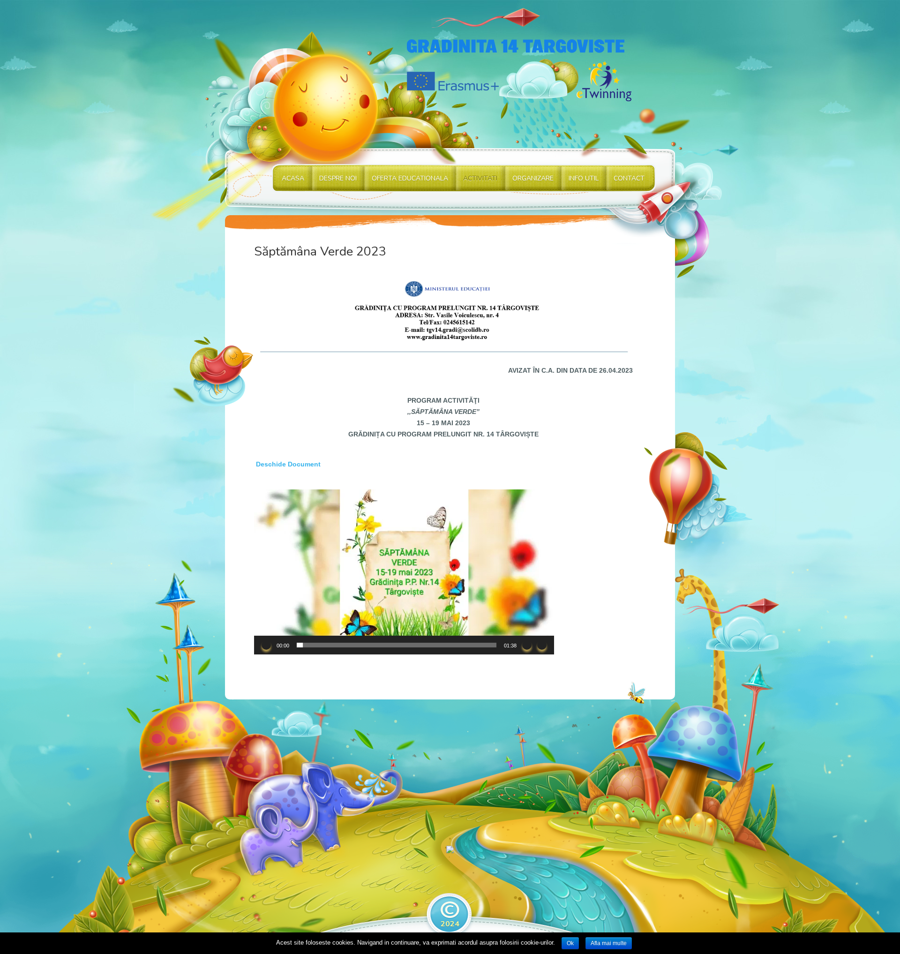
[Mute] (527, 645)
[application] (404, 571)
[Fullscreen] (542, 645)
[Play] (266, 645)
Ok (570, 943)
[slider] (396, 645)
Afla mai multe (609, 943)
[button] (404, 572)
